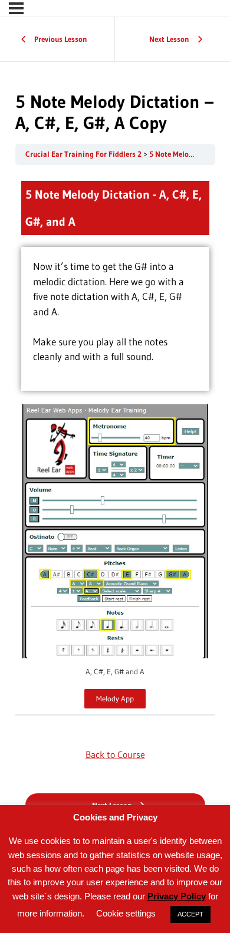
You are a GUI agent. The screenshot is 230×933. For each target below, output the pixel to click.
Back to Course (115, 754)
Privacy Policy (176, 896)
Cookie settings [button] (126, 913)
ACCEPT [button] (190, 914)
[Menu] (16, 8)
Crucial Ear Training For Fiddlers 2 (84, 154)
